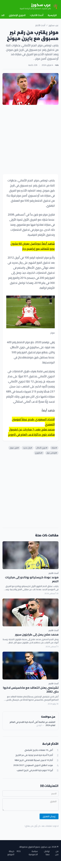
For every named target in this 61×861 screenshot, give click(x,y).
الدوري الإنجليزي (17, 15)
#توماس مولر (52, 453)
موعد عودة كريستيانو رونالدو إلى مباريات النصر (31, 579)
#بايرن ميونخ (14, 448)
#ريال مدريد (27, 448)
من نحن (56, 853)
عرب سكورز (53, 25)
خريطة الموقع (11, 853)
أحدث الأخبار (36, 15)
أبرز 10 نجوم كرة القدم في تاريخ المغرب (35, 770)
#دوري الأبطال (41, 448)
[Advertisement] (30, 139)
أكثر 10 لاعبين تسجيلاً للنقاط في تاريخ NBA (34, 760)
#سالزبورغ (38, 453)
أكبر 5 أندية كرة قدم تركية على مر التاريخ (34, 755)
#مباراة (54, 448)
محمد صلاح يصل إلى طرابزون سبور (36, 634)
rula (56, 65)
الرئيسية (52, 15)
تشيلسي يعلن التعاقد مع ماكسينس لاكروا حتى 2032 (30, 689)
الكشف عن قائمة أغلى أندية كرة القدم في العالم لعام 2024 (32, 723)
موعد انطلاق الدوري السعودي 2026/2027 (33, 765)
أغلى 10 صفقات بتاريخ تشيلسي (38, 750)
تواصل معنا (47, 853)
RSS (19, 851)
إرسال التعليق (49, 816)
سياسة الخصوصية (33, 853)
